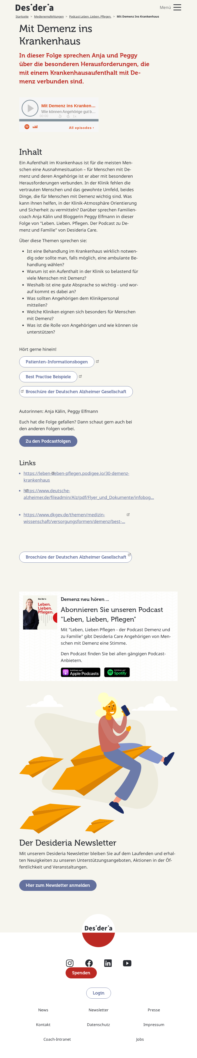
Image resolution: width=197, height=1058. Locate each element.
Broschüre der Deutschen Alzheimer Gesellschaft (76, 557)
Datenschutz (98, 1024)
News (43, 1010)
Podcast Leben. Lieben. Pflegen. (90, 17)
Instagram (70, 965)
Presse (154, 1010)
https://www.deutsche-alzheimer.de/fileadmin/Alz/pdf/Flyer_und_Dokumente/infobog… (89, 494)
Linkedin (108, 965)
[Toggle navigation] (141, 7)
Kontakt (43, 1024)
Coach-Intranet (57, 1039)
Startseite (22, 17)
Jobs (140, 1039)
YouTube (127, 965)
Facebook (89, 965)
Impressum (153, 1024)
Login (99, 993)
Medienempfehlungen (49, 17)
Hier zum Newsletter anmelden (58, 885)
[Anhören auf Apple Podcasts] (80, 672)
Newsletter (99, 1010)
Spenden (81, 973)
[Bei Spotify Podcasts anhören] (117, 672)
